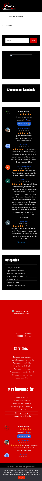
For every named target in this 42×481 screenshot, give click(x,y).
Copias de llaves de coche (22, 357)
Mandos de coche (12, 282)
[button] (37, 4)
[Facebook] (10, 326)
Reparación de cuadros (22, 369)
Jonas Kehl (24, 179)
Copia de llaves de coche (15, 271)
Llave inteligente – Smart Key (16, 276)
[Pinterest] (23, 326)
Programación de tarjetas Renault (22, 372)
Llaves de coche (12, 279)
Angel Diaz (24, 221)
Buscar (33, 40)
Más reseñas (21, 242)
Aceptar (21, 478)
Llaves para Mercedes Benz (22, 375)
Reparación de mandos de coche (22, 360)
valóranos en (22, 124)
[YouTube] (19, 326)
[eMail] (27, 326)
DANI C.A (23, 145)
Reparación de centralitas (22, 363)
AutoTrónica (23, 111)
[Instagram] (14, 326)
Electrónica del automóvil (15, 274)
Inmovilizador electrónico (22, 366)
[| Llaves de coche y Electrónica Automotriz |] (9, 6)
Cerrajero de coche (13, 268)
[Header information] (34, 3)
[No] (39, 474)
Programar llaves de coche (16, 285)
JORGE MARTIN (24, 128)
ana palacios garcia (24, 166)
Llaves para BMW (22, 378)
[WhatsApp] (32, 326)
